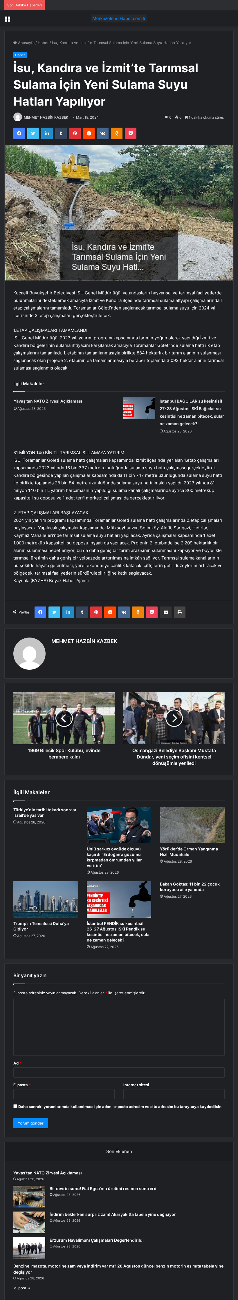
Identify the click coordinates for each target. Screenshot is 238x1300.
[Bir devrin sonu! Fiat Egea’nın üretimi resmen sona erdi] (29, 1196)
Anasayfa (26, 42)
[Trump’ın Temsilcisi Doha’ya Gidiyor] (45, 899)
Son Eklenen (119, 1151)
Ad (17, 1063)
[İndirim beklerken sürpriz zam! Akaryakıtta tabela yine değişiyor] (29, 1222)
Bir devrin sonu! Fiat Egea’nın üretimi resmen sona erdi (104, 1188)
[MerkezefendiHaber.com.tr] (119, 18)
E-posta (22, 1084)
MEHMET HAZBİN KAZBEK (46, 117)
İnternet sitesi (136, 1084)
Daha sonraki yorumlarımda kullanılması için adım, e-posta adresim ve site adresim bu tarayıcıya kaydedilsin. (120, 1106)
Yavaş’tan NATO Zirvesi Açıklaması (48, 401)
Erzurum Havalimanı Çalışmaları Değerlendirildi (97, 1240)
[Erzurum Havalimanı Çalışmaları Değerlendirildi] (29, 1248)
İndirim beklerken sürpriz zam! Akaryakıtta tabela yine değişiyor (113, 1214)
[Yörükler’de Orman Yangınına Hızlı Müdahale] (192, 825)
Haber (43, 42)
